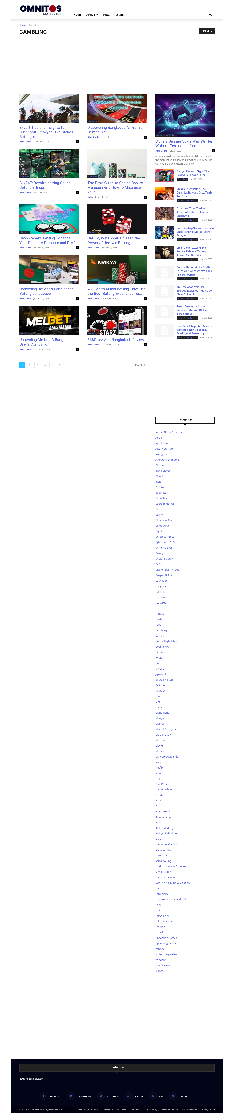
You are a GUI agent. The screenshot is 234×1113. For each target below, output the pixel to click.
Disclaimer (134, 1109)
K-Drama (160, 685)
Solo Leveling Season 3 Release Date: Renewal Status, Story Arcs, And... (195, 232)
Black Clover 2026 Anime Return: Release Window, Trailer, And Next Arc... (191, 251)
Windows (161, 960)
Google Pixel (162, 646)
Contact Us (107, 1109)
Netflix (159, 767)
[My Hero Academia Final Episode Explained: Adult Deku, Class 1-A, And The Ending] (164, 291)
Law (157, 696)
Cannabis (161, 498)
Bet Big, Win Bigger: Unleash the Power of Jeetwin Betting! (113, 240)
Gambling (24, 121)
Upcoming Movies (166, 943)
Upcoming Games (166, 938)
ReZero (159, 822)
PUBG (158, 806)
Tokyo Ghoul (162, 916)
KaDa (90, 197)
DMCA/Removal (189, 1109)
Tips (158, 910)
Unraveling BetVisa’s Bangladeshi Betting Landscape (46, 291)
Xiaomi (159, 971)
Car (157, 509)
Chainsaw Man (164, 520)
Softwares (161, 855)
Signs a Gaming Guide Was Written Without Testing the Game (184, 143)
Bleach (159, 476)
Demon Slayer (163, 547)
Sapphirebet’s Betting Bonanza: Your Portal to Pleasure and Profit (48, 240)
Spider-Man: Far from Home (172, 866)
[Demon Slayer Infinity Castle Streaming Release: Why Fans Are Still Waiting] (164, 272)
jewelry (159, 668)
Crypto (159, 531)
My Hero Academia (166, 756)
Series (159, 839)
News (107, 14)
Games (120, 14)
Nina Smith (93, 137)
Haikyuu (160, 652)
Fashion (160, 597)
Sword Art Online (165, 877)
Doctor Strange (164, 558)
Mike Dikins (25, 141)
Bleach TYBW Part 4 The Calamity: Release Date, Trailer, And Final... (195, 192)
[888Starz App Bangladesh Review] (117, 320)
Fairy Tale (161, 586)
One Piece (161, 784)
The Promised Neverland (170, 899)
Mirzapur (161, 740)
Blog (158, 481)
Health (159, 657)
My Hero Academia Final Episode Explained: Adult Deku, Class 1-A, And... (195, 290)
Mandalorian (163, 712)
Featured (160, 602)
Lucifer (159, 707)
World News (162, 965)
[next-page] (60, 365)
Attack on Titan (164, 448)
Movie (159, 745)
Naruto (159, 762)
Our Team (93, 1109)
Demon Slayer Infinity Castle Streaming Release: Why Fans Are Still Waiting (194, 271)
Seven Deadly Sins (166, 844)
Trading (160, 927)
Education (161, 580)
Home (77, 14)
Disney (159, 553)
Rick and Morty (164, 828)
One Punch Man (165, 789)
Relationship (163, 817)
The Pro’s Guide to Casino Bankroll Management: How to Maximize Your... (116, 187)
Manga (159, 718)
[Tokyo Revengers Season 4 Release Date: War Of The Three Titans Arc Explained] (164, 311)
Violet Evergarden (166, 954)
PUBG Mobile (163, 811)
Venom (159, 949)
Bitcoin (159, 465)
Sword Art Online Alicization (172, 883)
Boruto (159, 487)
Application (162, 443)
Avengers (161, 454)
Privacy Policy (208, 1109)
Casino (159, 514)
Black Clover (162, 470)
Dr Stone (160, 564)
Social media (163, 850)
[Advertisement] (117, 66)
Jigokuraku (161, 674)
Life (157, 701)
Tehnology (182, 179)
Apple (159, 437)
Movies (159, 751)
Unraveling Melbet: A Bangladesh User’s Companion (47, 342)
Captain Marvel (164, 503)
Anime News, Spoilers (166, 135)
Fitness (159, 613)
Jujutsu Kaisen (164, 679)
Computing (162, 525)
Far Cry (159, 591)
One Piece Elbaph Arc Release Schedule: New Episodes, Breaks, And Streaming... (194, 330)
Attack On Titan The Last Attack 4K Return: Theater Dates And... (192, 212)
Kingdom (160, 690)
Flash (158, 619)
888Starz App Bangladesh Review (115, 340)
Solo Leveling (163, 861)
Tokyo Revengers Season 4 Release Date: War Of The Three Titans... (193, 310)
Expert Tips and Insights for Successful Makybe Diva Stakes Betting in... (46, 132)
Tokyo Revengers (165, 921)
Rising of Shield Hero (168, 833)
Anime (90, 14)
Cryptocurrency (164, 536)
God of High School (167, 641)
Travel (159, 932)
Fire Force (161, 608)
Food (158, 624)
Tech (158, 888)
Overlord (160, 795)
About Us (121, 1109)
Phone (159, 800)
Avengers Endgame (167, 459)
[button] (210, 14)
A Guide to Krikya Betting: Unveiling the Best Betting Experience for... (116, 291)
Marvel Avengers (165, 729)
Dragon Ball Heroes (167, 569)
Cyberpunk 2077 (165, 542)
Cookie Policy (150, 1109)
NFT (157, 778)
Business (160, 492)
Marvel (159, 723)
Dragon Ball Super (166, 575)
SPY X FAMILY (163, 872)
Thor (158, 905)
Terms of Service (169, 1109)
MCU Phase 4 (163, 734)
